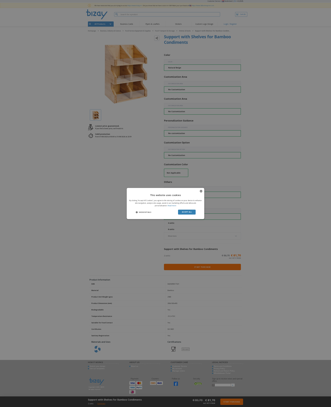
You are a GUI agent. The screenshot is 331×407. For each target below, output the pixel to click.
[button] (143, 212)
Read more (172, 206)
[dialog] (165, 203)
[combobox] (201, 191)
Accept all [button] (187, 212)
